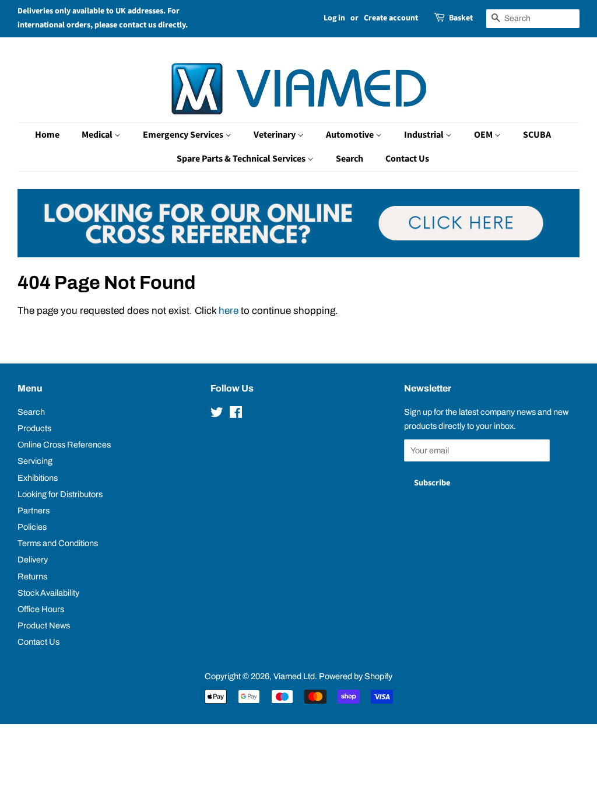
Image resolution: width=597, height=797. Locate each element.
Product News (43, 625)
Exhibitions (37, 478)
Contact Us (407, 158)
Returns (32, 576)
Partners (33, 510)
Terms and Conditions (57, 543)
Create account (391, 18)
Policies (32, 527)
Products (34, 428)
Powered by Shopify (355, 676)
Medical (98, 134)
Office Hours (40, 609)
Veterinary (275, 134)
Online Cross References (64, 444)
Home (47, 134)
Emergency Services (184, 134)
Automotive (350, 134)
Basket (461, 18)
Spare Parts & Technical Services (242, 158)
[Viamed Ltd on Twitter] (216, 414)
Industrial (424, 134)
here (228, 310)
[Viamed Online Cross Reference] (298, 254)
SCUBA (537, 134)
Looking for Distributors (60, 494)
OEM (484, 134)
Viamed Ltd (294, 676)
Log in (334, 18)
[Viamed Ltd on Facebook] (236, 414)
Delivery (32, 559)
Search (349, 158)
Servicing (34, 461)
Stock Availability (48, 592)
